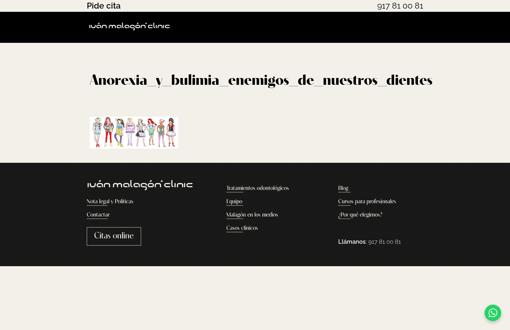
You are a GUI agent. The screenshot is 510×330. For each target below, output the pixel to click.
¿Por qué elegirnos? (360, 215)
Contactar (98, 215)
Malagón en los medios (252, 215)
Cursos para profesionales (367, 202)
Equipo (234, 202)
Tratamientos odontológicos (257, 188)
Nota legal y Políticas (110, 202)
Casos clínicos (242, 228)
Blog (343, 188)
